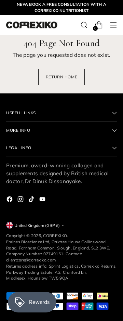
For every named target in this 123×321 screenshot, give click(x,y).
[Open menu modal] (113, 25)
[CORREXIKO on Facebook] (10, 200)
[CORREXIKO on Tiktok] (32, 200)
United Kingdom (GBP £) (37, 225)
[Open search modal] (84, 25)
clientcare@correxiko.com (31, 259)
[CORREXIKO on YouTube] (43, 200)
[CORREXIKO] (31, 25)
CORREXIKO (55, 235)
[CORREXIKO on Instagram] (21, 200)
